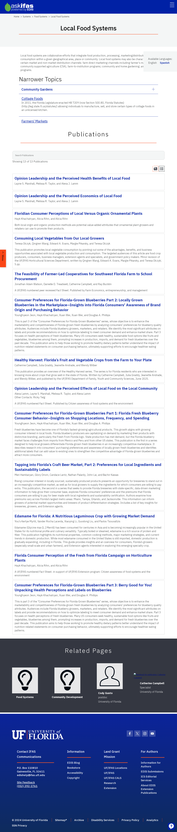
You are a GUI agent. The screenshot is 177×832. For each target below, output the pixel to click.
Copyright (73, 778)
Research (110, 783)
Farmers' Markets (35, 121)
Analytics (152, 820)
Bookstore (73, 767)
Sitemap (60, 820)
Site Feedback (26, 782)
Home (16, 16)
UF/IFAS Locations (115, 768)
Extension (110, 788)
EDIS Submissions (152, 771)
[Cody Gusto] (110, 676)
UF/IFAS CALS (112, 778)
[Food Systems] (25, 680)
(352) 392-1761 (27, 786)
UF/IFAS (109, 773)
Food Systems (40, 16)
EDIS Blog (73, 762)
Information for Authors (151, 764)
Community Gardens (37, 89)
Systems (27, 16)
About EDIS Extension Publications (149, 789)
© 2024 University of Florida (30, 820)
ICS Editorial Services (149, 778)
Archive (79, 820)
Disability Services (102, 820)
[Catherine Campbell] (152, 676)
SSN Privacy (19, 825)
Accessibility (75, 773)
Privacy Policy (130, 820)
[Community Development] (67, 680)
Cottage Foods (32, 98)
